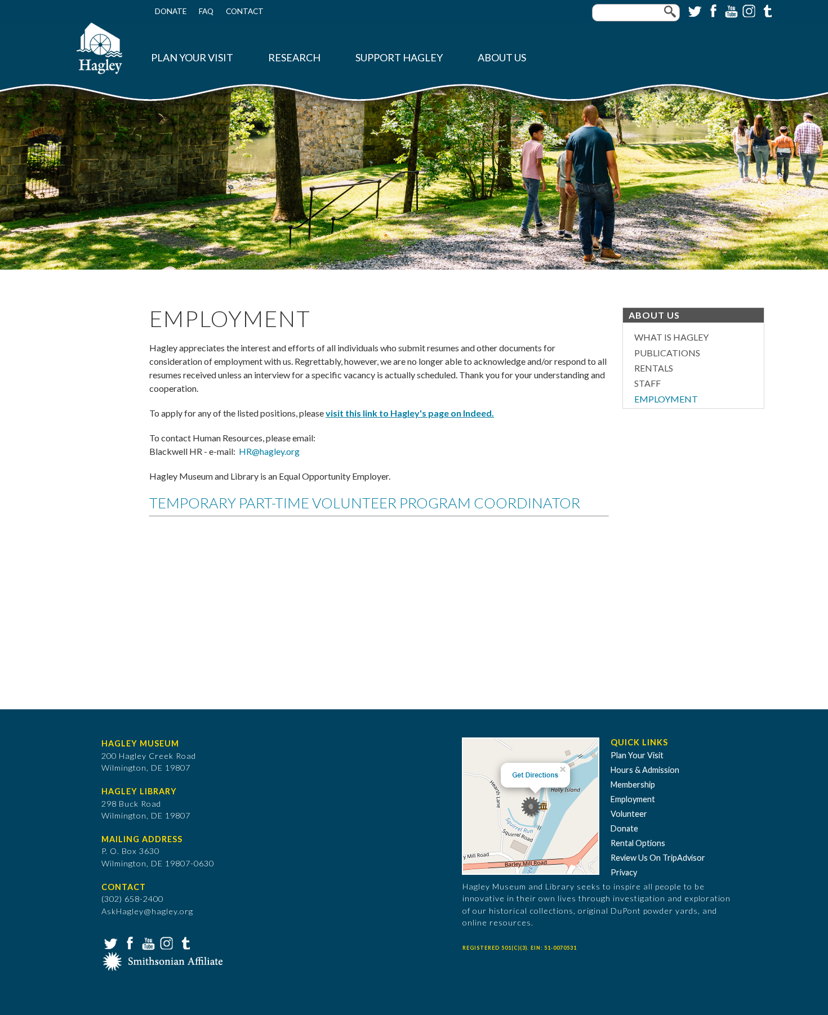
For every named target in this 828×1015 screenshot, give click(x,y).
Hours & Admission (645, 770)
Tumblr (766, 10)
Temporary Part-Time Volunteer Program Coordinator (364, 502)
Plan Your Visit (192, 57)
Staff (647, 383)
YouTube (730, 10)
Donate (170, 11)
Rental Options (638, 843)
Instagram (748, 10)
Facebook (712, 10)
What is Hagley (671, 337)
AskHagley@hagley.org (147, 911)
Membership (633, 784)
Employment (666, 399)
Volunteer (629, 814)
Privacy (624, 872)
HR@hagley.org (269, 451)
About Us (502, 57)
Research (294, 57)
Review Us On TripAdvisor (658, 857)
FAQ (206, 11)
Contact (245, 11)
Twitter (693, 10)
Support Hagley (399, 57)
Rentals (653, 368)
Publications (667, 352)
